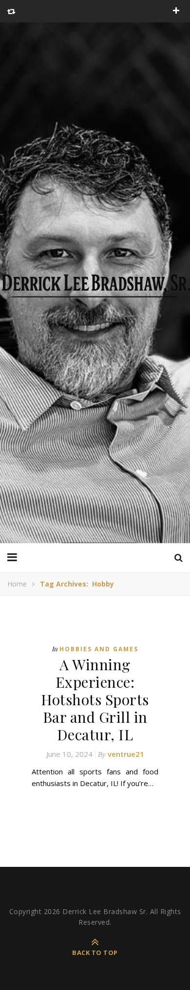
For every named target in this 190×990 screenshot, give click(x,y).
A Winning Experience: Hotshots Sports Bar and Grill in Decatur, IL (95, 699)
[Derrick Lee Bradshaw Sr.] (95, 283)
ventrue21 (126, 754)
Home (17, 583)
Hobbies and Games (98, 649)
